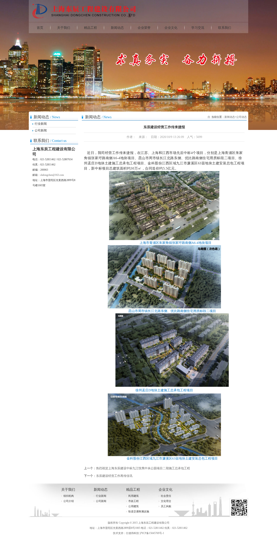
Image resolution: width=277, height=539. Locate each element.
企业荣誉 (144, 27)
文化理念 (166, 501)
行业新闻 (41, 123)
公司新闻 (41, 130)
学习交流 (197, 27)
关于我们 (63, 27)
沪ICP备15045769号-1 (152, 533)
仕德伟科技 (132, 533)
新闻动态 (117, 27)
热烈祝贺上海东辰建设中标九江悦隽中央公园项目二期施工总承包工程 (143, 468)
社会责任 (166, 495)
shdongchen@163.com (52, 174)
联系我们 (224, 27)
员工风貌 (166, 506)
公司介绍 (68, 501)
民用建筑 (133, 495)
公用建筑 (133, 506)
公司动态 (241, 116)
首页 (40, 27)
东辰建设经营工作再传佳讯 (114, 475)
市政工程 (133, 501)
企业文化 (170, 27)
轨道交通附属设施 (138, 511)
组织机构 (68, 495)
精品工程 (90, 27)
